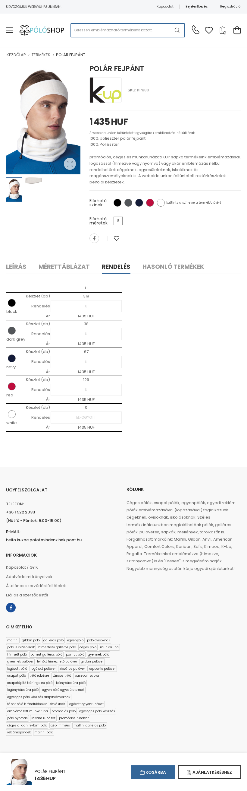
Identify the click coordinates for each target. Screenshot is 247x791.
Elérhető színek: (98, 203)
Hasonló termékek (173, 266)
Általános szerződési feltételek (36, 586)
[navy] (139, 203)
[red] (150, 203)
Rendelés (116, 266)
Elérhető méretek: (98, 221)
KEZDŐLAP (16, 55)
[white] (161, 203)
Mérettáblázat (64, 266)
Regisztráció (230, 6)
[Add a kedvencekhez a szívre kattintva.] (116, 238)
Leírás (16, 266)
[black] (117, 203)
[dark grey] (128, 203)
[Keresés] (177, 30)
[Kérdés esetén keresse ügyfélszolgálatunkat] (195, 29)
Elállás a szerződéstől (27, 595)
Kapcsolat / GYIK (22, 567)
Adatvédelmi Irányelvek (29, 577)
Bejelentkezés (197, 6)
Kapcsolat (165, 6)
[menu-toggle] (9, 30)
